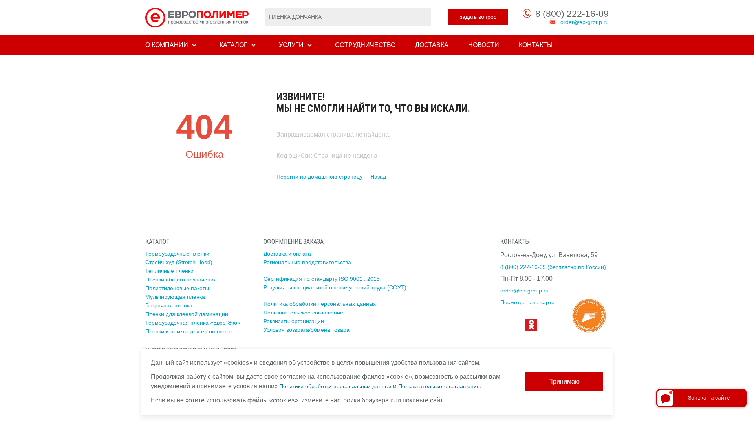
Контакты (536, 45)
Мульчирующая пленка (175, 297)
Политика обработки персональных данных (320, 304)
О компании (166, 45)
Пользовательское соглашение (303, 312)
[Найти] (422, 17)
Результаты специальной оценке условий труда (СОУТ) (335, 287)
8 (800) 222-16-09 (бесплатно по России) (553, 267)
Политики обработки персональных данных (335, 386)
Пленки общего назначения (181, 279)
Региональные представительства (307, 262)
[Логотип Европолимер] (198, 17)
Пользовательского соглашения (439, 386)
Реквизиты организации (294, 321)
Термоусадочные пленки (177, 253)
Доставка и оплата (287, 253)
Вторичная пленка (168, 305)
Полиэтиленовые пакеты (177, 288)
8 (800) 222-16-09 (572, 14)
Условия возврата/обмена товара (307, 330)
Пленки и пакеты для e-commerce (188, 331)
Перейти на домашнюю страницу (319, 177)
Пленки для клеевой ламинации (186, 314)
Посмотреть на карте (527, 302)
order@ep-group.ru (584, 22)
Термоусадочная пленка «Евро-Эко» (192, 323)
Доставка (431, 45)
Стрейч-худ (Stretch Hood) (178, 262)
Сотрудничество (365, 45)
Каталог (233, 45)
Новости (483, 45)
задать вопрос (478, 17)
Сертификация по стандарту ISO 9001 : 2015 (322, 279)
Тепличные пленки (169, 271)
